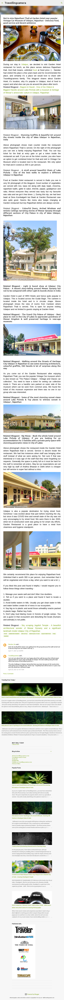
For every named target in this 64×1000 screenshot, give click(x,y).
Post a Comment (8, 673)
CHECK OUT (15, 744)
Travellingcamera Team (19, 757)
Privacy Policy (16, 763)
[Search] (62, 3)
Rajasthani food (46, 633)
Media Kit (14, 759)
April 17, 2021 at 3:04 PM (15, 651)
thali (54, 633)
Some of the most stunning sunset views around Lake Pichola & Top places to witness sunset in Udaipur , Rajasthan (32, 399)
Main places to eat (34, 633)
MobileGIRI (15, 760)
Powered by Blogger (33, 994)
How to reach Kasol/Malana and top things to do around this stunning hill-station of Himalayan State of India (31, 697)
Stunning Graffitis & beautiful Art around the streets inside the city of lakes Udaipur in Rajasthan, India (32, 137)
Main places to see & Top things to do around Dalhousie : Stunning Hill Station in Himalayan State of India (30, 725)
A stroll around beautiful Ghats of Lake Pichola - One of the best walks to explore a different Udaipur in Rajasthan (32, 172)
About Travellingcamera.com (20, 756)
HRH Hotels (24, 633)
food (35, 70)
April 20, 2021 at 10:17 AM (16, 669)
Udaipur (24, 64)
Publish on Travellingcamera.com (22, 762)
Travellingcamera (15, 2)
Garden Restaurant (14, 633)
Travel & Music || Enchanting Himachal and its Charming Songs (29, 846)
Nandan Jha (12, 644)
